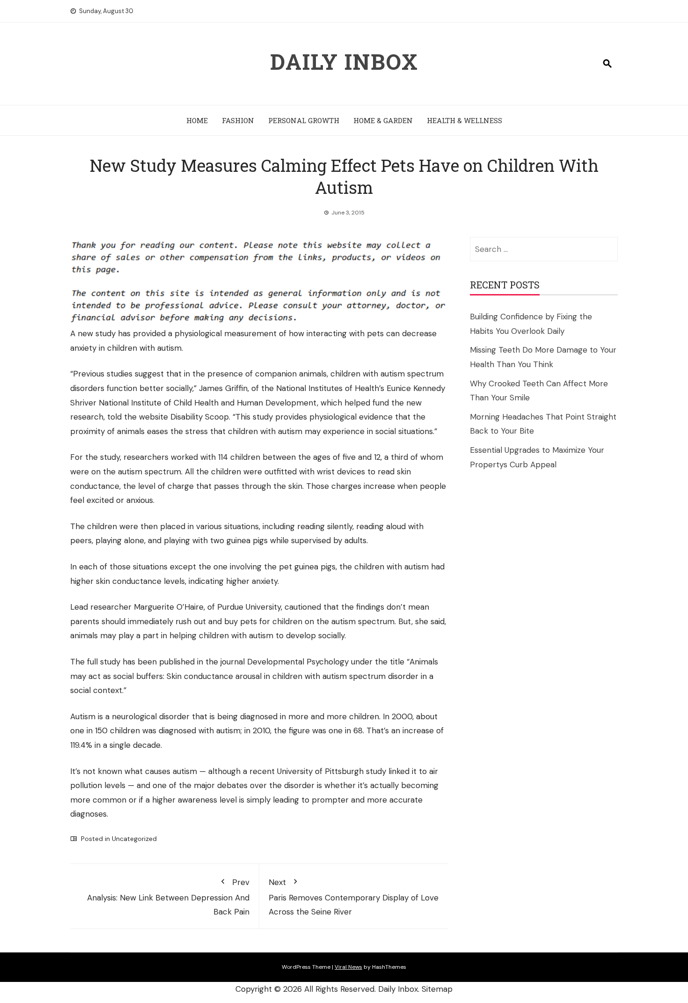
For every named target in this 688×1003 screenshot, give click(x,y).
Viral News (348, 967)
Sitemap (437, 989)
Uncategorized (134, 838)
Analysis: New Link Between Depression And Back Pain (168, 897)
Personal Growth (303, 120)
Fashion (238, 120)
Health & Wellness (464, 120)
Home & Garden (383, 120)
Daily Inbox (344, 61)
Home (197, 120)
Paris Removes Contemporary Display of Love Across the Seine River (354, 897)
